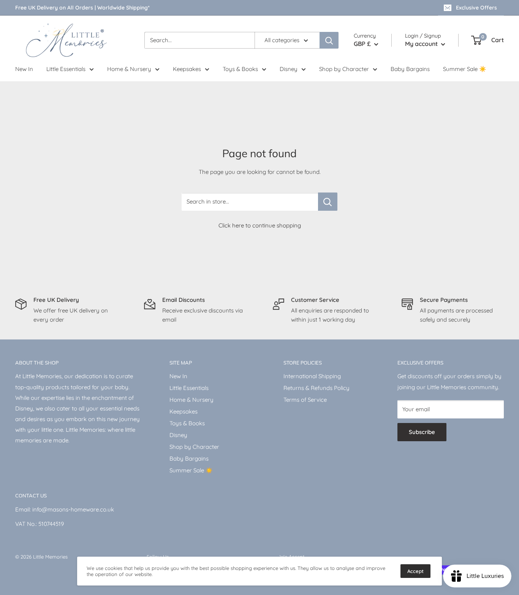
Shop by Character (344, 69)
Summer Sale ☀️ (464, 69)
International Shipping (312, 376)
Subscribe (422, 432)
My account (422, 43)
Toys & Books (240, 69)
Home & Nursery (129, 69)
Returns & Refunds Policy (316, 387)
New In (24, 69)
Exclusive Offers (476, 7)
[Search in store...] (327, 202)
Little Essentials (65, 69)
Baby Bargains (410, 69)
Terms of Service (305, 399)
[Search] (329, 40)
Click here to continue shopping (259, 225)
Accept (415, 571)
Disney (288, 69)
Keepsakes (187, 69)
